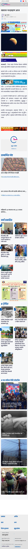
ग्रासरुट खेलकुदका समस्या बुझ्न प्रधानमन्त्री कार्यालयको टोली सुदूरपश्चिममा (7, 343)
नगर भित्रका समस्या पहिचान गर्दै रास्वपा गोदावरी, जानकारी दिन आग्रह (12, 463)
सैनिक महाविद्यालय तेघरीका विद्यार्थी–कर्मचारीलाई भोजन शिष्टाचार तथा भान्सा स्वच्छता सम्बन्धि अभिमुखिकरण (20, 345)
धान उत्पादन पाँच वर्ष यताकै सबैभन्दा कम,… (14, 191)
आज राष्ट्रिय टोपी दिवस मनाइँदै (10, 173)
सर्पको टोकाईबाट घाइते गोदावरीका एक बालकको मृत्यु (7, 322)
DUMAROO (18, 547)
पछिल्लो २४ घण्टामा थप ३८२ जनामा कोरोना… (11, 210)
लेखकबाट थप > (14, 149)
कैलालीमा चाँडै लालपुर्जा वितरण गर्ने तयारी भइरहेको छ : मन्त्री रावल (6, 239)
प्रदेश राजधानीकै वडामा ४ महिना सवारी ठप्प (21, 321)
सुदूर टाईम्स (7, 15)
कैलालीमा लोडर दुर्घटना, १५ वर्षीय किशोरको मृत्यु (5, 255)
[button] (22, 4)
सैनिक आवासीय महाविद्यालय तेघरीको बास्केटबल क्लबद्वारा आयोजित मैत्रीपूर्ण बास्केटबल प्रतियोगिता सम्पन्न (12, 405)
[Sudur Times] (6, 4)
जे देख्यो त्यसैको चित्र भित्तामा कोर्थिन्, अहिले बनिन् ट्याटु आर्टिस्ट (20, 260)
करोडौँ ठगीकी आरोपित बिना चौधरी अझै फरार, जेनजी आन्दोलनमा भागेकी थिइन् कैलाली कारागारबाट (7, 370)
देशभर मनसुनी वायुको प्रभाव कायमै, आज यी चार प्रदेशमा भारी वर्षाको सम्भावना (6, 275)
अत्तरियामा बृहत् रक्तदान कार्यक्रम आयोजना (21, 237)
